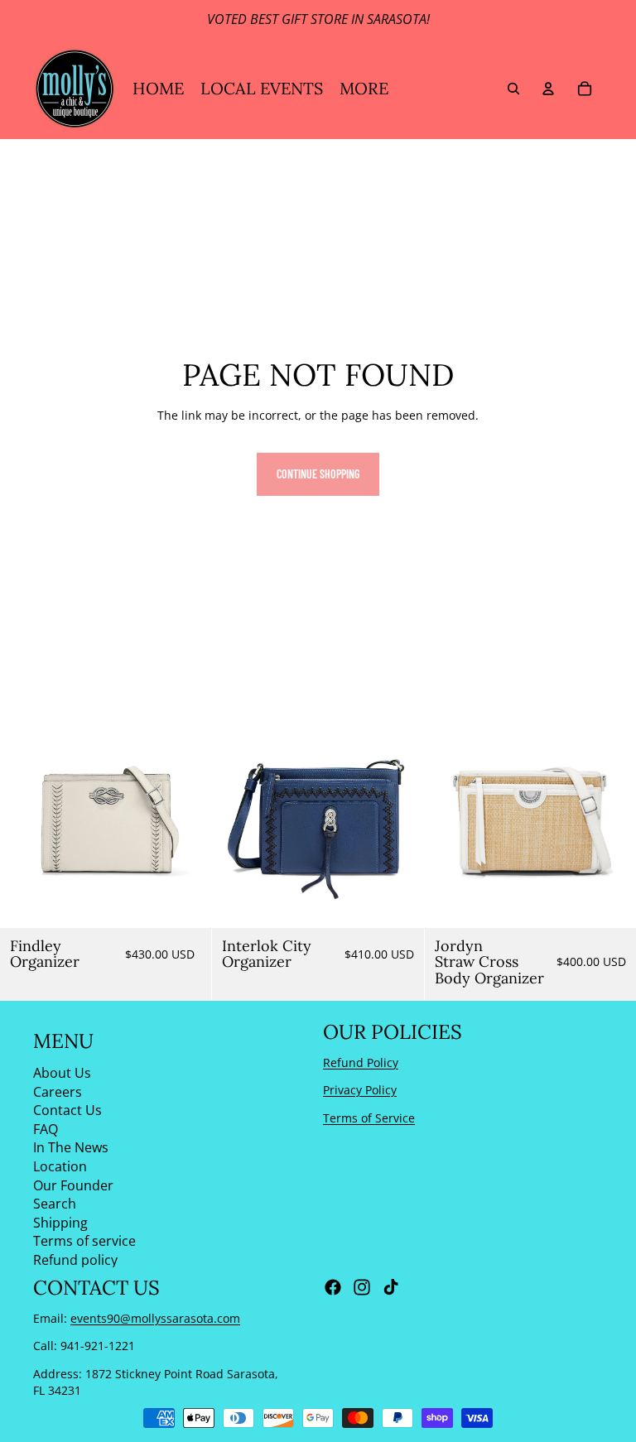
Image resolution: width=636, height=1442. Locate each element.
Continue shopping (318, 474)
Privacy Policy (360, 1090)
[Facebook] (333, 1287)
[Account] (548, 88)
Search (54, 1203)
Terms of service (84, 1241)
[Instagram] (362, 1287)
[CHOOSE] (610, 902)
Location (60, 1166)
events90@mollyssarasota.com (155, 1318)
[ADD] (186, 902)
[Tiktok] (391, 1287)
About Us (62, 1073)
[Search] (513, 88)
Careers (57, 1091)
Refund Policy (360, 1061)
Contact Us (67, 1110)
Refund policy (75, 1260)
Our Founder (73, 1184)
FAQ (45, 1129)
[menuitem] (364, 88)
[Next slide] (186, 822)
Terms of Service (369, 1118)
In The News (70, 1147)
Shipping (60, 1223)
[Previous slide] (25, 822)
